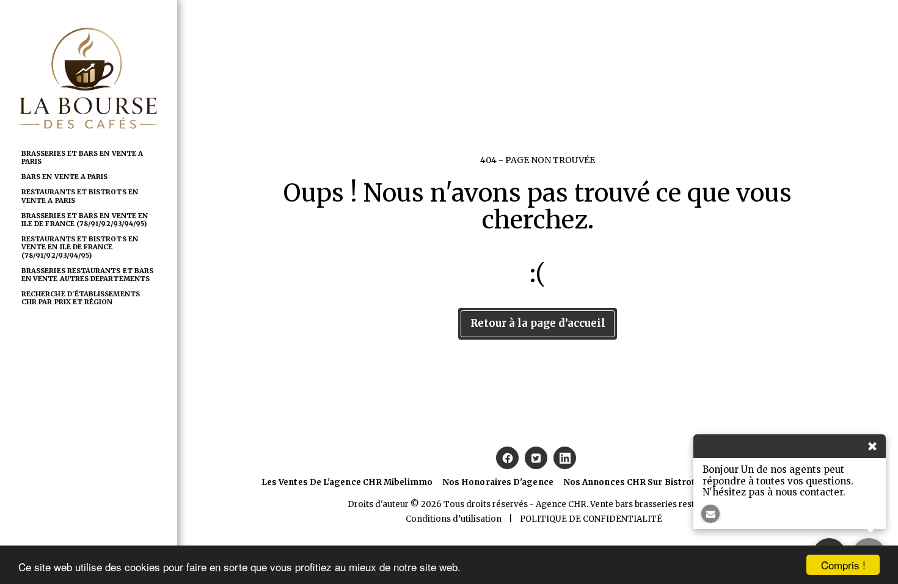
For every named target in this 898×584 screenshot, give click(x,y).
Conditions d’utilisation (454, 519)
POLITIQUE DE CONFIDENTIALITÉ (591, 519)
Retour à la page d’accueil (537, 323)
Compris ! (843, 564)
